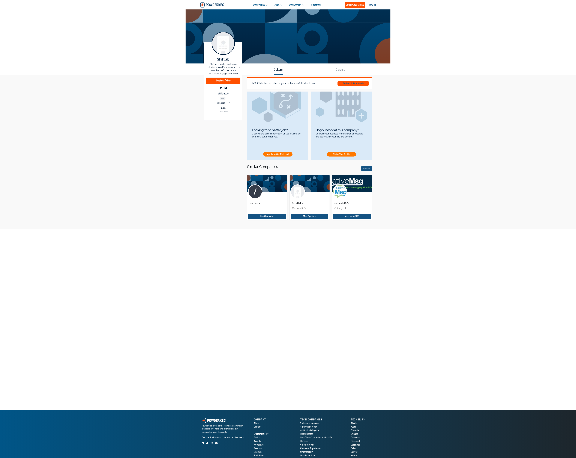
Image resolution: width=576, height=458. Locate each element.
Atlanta (354, 423)
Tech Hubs (259, 455)
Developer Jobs (307, 455)
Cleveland (355, 441)
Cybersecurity (306, 451)
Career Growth (307, 444)
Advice (257, 437)
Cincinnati (355, 437)
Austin (353, 426)
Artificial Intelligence (309, 430)
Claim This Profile (341, 154)
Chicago (354, 433)
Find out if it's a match (353, 83)
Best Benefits (306, 433)
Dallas (353, 448)
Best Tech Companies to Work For (316, 437)
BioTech (304, 441)
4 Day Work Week (308, 426)
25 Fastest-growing (309, 423)
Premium (258, 448)
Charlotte (355, 430)
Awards (257, 441)
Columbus (355, 444)
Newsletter (259, 444)
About (256, 423)
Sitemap (258, 451)
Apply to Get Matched (278, 154)
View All (366, 168)
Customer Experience (310, 448)
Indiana (354, 455)
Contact (257, 426)
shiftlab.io (223, 93)
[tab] (212, 4)
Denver (354, 451)
